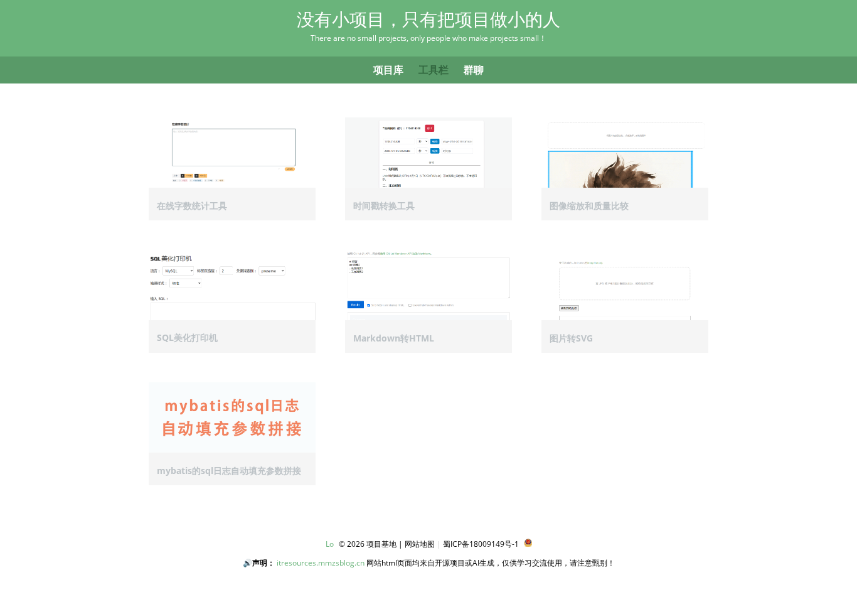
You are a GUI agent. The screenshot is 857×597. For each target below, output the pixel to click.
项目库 (388, 70)
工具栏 (433, 70)
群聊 (474, 70)
